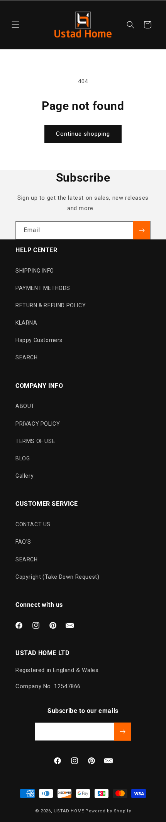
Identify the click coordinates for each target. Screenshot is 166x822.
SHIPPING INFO (34, 271)
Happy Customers (39, 340)
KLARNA (26, 323)
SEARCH (26, 357)
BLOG (22, 458)
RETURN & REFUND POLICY (50, 305)
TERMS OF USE (35, 441)
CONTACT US (33, 524)
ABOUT (25, 406)
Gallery (24, 476)
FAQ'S (23, 542)
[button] (15, 24)
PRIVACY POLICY (37, 424)
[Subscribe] (141, 230)
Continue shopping (83, 133)
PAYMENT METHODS (42, 288)
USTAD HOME (69, 811)
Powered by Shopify (108, 811)
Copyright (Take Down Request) (57, 577)
